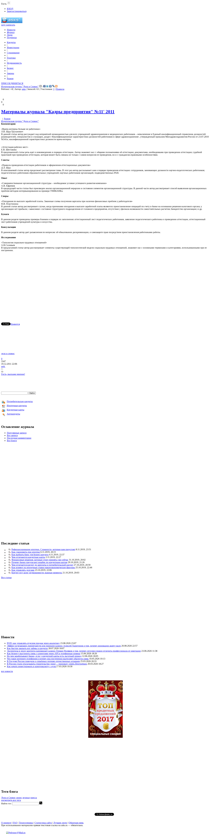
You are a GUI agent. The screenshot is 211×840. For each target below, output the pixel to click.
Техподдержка (26, 823)
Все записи (12, 435)
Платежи (11, 58)
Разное (10, 78)
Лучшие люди (60, 823)
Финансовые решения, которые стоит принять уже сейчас (39, 560)
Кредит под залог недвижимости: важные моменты (36, 572)
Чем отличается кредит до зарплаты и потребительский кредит (42, 565)
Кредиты (11, 42)
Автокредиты (13, 414)
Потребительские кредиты (20, 401)
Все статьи (6, 577)
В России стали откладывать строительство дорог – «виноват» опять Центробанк (47, 664)
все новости (7, 671)
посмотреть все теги (11, 800)
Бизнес (10, 68)
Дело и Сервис (8, 797)
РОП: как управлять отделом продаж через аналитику (33, 643)
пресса (33, 797)
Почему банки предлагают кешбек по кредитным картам (39, 562)
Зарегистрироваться (16, 11)
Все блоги (12, 440)
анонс (19, 797)
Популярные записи (17, 433)
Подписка (12, 37)
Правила (60, 89)
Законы (10, 73)
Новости (11, 30)
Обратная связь (76, 823)
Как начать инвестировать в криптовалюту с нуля (31, 666)
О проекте (6, 823)
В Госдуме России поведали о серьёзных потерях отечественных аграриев (43, 661)
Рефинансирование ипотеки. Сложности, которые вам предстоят (43, 549)
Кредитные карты (15, 410)
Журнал (10, 32)
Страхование (13, 52)
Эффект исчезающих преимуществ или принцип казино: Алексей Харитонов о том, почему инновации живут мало (64, 646)
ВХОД (10, 8)
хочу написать (8, 25)
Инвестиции (13, 47)
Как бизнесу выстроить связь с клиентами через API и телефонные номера (43, 653)
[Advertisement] (105, 283)
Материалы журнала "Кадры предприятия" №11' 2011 (58, 111)
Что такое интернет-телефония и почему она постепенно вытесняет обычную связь (48, 658)
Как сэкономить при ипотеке (25, 552)
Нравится (15, 324)
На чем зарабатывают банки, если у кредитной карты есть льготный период (44, 656)
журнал (26, 797)
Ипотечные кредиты (17, 405)
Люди (9, 35)
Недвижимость (14, 63)
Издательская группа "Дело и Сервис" (20, 86)
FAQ (15, 823)
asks (24, 89)
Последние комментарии (19, 438)
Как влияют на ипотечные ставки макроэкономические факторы (43, 567)
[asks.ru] (11, 22)
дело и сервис (8, 353)
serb (3, 366)
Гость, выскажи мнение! (13, 374)
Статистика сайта (43, 823)
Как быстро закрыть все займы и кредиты (27, 648)
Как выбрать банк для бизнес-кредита (30, 554)
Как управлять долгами (22, 570)
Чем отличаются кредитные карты (28, 557)
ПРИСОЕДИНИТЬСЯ (12, 83)
